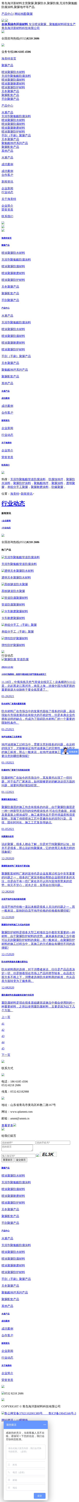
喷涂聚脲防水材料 (13, 72)
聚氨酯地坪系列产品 (14, 143)
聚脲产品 (7, 65)
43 (2, 1036)
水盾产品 (7, 112)
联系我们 (7, 216)
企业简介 (7, 205)
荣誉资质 (7, 209)
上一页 (5, 1017)
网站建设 (7, 1420)
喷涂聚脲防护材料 (13, 87)
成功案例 (7, 164)
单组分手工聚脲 (17, 486)
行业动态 (7, 192)
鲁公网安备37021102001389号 (23, 1413)
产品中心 (7, 13)
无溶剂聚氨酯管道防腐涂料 (28, 479)
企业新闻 (7, 188)
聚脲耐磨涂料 (40, 486)
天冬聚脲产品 (10, 91)
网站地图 (20, 13)
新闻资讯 (7, 181)
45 (2, 1048)
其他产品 (7, 150)
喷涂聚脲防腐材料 (13, 79)
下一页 (5, 1054)
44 (2, 1042)
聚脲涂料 (57, 483)
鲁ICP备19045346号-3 (59, 1413)
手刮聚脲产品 (10, 98)
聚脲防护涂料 (22, 483)
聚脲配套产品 (10, 95)
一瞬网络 (22, 1420)
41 (2, 1023)
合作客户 (7, 174)
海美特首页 (8, 58)
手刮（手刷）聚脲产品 (16, 135)
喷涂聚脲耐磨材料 (13, 83)
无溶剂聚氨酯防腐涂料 (16, 75)
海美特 (14, 493)
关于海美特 (8, 199)
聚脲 (30, 13)
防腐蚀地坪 (56, 479)
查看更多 (7, 1125)
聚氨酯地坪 (41, 483)
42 (2, 1029)
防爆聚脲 (57, 486)
